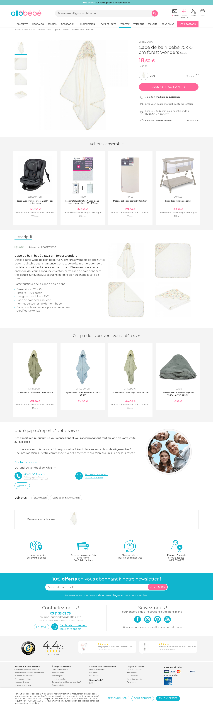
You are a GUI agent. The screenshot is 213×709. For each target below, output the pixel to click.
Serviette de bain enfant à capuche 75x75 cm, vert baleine (178, 394)
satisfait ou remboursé (130, 556)
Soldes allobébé (58, 685)
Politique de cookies (23, 679)
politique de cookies (29, 703)
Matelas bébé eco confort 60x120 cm (130, 201)
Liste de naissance (134, 670)
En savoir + (192, 120)
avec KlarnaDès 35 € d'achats (83, 558)
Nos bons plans (58, 673)
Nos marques (57, 676)
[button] (147, 66)
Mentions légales (58, 679)
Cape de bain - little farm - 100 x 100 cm (35, 393)
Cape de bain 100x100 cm (66, 497)
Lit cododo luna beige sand (178, 201)
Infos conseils (132, 673)
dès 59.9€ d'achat (36, 556)
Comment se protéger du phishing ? (66, 682)
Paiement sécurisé (173, 667)
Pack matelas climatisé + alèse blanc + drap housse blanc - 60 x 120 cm (82, 202)
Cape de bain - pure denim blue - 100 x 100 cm (83, 394)
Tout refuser (142, 698)
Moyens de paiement (23, 685)
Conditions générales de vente (27, 670)
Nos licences (94, 676)
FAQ (91, 683)
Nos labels (93, 673)
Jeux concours (132, 676)
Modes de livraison (22, 682)
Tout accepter (168, 698)
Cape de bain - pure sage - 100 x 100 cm (130, 393)
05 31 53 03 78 (176, 560)
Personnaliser (117, 698)
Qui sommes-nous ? (60, 670)
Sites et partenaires (97, 670)
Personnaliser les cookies (24, 676)
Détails (183, 53)
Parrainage (131, 682)
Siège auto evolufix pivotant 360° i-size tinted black (35, 202)
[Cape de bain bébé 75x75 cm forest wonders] (73, 518)
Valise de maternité (134, 679)
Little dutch (147, 41)
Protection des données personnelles (29, 673)
